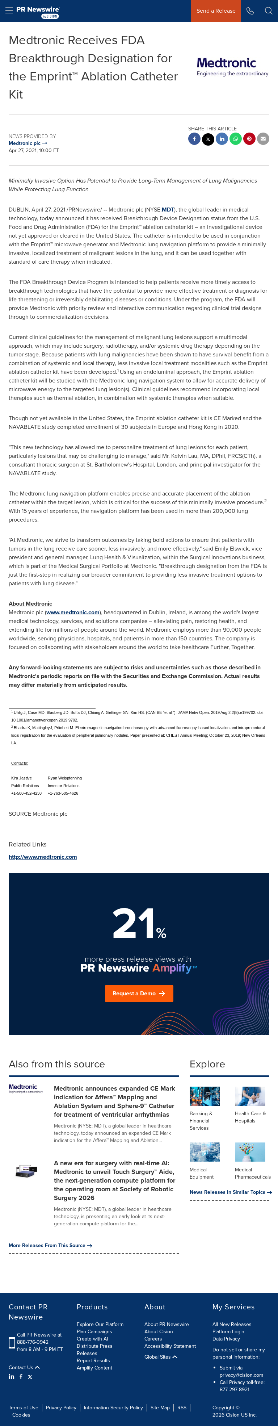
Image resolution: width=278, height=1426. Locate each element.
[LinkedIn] (12, 1376)
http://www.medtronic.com (43, 857)
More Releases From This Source (47, 1245)
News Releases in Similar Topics (227, 1192)
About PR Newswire (166, 1324)
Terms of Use (23, 1408)
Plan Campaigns (94, 1331)
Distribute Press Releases (95, 1349)
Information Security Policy (113, 1408)
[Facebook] (21, 1376)
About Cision (158, 1331)
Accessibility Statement (170, 1346)
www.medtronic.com (73, 612)
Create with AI (92, 1339)
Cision (233, 1415)
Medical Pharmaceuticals (253, 1173)
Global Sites (158, 1357)
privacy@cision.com (241, 1375)
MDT (168, 209)
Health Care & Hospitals (250, 1117)
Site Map (160, 1408)
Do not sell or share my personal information (238, 1353)
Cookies (21, 1415)
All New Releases (232, 1324)
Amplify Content (94, 1368)
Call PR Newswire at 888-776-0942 (39, 1338)
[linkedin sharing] (222, 140)
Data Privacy (226, 1339)
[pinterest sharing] (249, 140)
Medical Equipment (202, 1173)
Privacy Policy (61, 1408)
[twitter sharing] (208, 140)
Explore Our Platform (100, 1324)
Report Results (93, 1360)
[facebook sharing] (194, 140)
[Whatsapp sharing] (235, 140)
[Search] (269, 11)
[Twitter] (30, 1376)
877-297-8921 (234, 1389)
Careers (153, 1339)
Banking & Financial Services (201, 1121)
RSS (181, 1408)
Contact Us (22, 1367)
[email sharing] (263, 140)
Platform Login (228, 1331)
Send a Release (216, 11)
